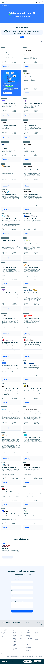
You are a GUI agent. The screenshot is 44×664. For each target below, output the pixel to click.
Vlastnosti (14, 632)
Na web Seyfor (37, 661)
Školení (28, 632)
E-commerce (22, 637)
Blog (20, 630)
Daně (21, 632)
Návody (28, 633)
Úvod (2, 5)
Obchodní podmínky (33, 656)
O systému (14, 630)
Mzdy (21, 635)
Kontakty (36, 630)
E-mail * (12, 590)
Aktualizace (29, 645)
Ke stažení (29, 650)
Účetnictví (22, 633)
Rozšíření (14, 641)
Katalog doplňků (6, 5)
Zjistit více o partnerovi (7, 557)
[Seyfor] (4, 661)
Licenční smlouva (40, 656)
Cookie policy (21, 656)
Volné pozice (26, 661)
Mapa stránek (8, 656)
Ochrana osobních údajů (15, 656)
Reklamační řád (27, 656)
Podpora (28, 630)
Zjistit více (5, 66)
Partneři (22, 36)
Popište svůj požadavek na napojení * (18, 601)
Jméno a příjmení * (15, 579)
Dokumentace (29, 638)
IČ (11, 585)
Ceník (14, 633)
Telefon (12, 595)
